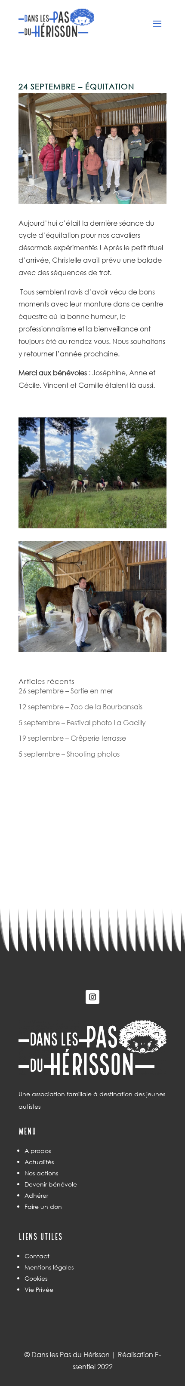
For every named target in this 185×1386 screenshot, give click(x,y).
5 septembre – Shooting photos (69, 753)
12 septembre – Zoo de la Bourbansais (80, 706)
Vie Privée (39, 1289)
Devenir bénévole (51, 1184)
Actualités (39, 1162)
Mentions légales (49, 1267)
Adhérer (36, 1195)
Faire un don (43, 1206)
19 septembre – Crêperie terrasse (72, 737)
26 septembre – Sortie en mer (65, 690)
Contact (37, 1256)
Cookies (36, 1278)
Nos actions (41, 1173)
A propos (38, 1151)
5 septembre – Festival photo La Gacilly (82, 722)
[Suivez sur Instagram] (92, 997)
